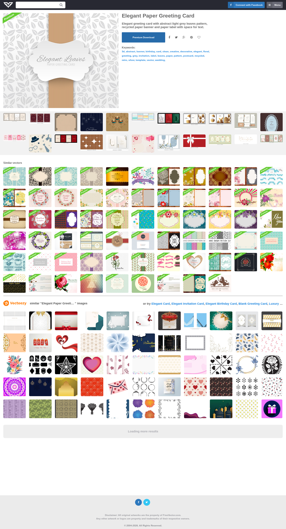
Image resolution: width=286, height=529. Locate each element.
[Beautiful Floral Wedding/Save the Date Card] (220, 198)
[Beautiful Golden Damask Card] (220, 176)
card (158, 51)
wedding (160, 60)
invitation (144, 55)
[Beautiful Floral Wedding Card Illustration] (14, 198)
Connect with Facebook (249, 5)
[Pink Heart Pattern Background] (40, 262)
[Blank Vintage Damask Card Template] (66, 176)
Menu (277, 5)
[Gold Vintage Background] (117, 176)
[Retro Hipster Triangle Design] (91, 283)
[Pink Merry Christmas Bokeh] (14, 241)
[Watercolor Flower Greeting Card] (117, 262)
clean (166, 51)
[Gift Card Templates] (66, 241)
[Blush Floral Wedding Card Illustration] (117, 198)
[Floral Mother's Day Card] (91, 219)
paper (169, 55)
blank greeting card (252, 303)
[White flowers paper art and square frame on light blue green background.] (118, 320)
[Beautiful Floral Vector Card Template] (194, 176)
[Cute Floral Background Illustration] (246, 198)
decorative (186, 51)
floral (206, 51)
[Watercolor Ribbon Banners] (271, 176)
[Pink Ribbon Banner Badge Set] (169, 262)
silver (131, 60)
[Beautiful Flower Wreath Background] (40, 198)
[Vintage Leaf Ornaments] (14, 262)
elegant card (160, 303)
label (153, 55)
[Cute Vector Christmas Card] (117, 219)
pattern (178, 55)
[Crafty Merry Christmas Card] (117, 241)
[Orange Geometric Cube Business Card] (143, 241)
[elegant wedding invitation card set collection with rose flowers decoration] (246, 121)
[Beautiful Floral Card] (271, 219)
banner (140, 51)
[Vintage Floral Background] (14, 176)
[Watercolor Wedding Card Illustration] (220, 262)
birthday (150, 51)
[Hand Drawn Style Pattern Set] (194, 241)
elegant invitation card (187, 303)
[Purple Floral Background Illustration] (271, 198)
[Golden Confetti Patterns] (14, 283)
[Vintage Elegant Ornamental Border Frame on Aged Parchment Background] (66, 130)
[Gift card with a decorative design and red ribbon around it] (143, 320)
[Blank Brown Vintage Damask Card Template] (91, 176)
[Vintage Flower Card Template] (169, 176)
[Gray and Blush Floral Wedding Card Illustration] (143, 198)
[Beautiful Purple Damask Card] (91, 262)
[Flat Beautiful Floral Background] (143, 176)
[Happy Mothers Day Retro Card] (246, 262)
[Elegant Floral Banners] (40, 283)
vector (150, 60)
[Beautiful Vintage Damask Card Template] (40, 176)
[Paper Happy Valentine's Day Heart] (194, 262)
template (140, 60)
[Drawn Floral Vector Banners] (169, 283)
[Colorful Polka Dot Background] (271, 241)
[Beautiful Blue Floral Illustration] (194, 219)
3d (123, 51)
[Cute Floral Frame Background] (40, 241)
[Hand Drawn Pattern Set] (220, 241)
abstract (130, 51)
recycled (199, 55)
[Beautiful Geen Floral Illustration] (169, 219)
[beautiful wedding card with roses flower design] (117, 142)
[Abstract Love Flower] (143, 283)
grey (135, 55)
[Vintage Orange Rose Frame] (91, 198)
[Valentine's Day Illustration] (220, 283)
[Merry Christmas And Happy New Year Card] (143, 262)
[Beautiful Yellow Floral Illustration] (220, 219)
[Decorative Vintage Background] (14, 219)
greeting (126, 55)
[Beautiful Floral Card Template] (246, 176)
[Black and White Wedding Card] (169, 241)
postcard (188, 55)
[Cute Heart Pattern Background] (66, 262)
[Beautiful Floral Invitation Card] (40, 219)
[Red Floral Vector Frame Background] (66, 198)
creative (174, 51)
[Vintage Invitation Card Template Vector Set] (91, 241)
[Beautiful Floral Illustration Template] (271, 262)
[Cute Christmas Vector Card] (194, 283)
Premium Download (143, 37)
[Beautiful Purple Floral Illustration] (246, 219)
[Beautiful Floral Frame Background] (246, 241)
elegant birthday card (221, 303)
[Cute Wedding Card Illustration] (169, 198)
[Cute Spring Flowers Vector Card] (143, 219)
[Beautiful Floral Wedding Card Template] (194, 198)
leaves (161, 55)
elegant (197, 51)
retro (124, 60)
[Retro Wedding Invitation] (117, 283)
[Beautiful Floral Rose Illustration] (66, 283)
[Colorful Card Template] (66, 219)
